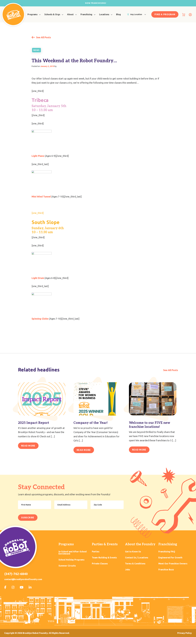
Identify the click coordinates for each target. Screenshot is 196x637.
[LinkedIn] (30, 587)
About (70, 14)
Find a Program (165, 14)
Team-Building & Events (104, 557)
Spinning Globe (40, 318)
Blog (118, 14)
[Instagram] (13, 587)
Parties (95, 551)
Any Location (136, 14)
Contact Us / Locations (136, 557)
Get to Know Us (133, 551)
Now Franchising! (95, 3)
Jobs (127, 569)
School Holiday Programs (71, 560)
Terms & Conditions (135, 563)
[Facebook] (5, 587)
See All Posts (43, 37)
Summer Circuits (67, 566)
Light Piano (38, 156)
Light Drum (38, 278)
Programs (32, 14)
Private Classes (100, 563)
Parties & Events (105, 544)
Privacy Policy (184, 633)
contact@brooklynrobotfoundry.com (23, 579)
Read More (28, 445)
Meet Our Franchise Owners (172, 563)
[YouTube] (21, 587)
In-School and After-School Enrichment (73, 552)
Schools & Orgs (52, 14)
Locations (104, 14)
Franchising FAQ (166, 551)
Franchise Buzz (166, 569)
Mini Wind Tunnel (41, 196)
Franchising (86, 14)
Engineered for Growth (170, 557)
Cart (183, 14)
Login (190, 14)
